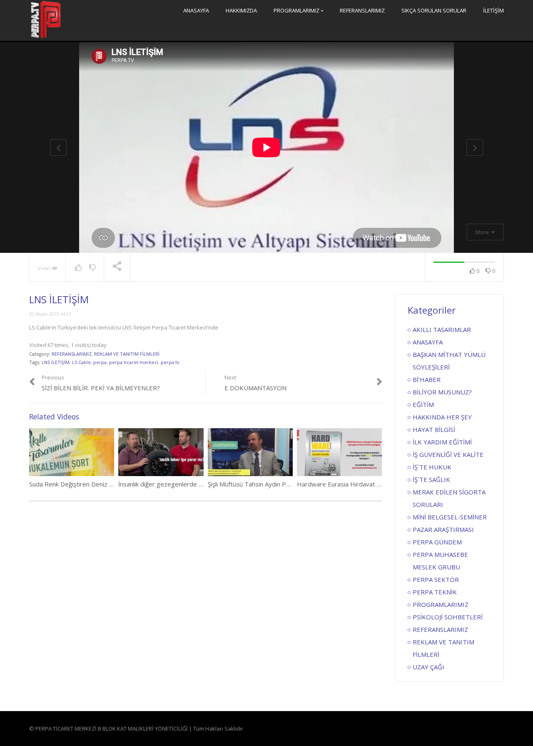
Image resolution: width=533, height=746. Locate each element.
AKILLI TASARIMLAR (442, 329)
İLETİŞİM (493, 10)
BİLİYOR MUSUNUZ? (442, 392)
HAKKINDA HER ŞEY (442, 417)
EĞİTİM (423, 404)
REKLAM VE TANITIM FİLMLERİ (126, 354)
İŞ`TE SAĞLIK (431, 479)
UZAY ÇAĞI (428, 667)
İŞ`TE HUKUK (432, 467)
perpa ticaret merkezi (133, 362)
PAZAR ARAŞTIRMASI (443, 529)
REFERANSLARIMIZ (362, 10)
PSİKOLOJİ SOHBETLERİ (448, 617)
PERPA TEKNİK (435, 592)
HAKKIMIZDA (241, 10)
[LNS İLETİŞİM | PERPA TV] (45, 19)
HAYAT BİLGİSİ (434, 429)
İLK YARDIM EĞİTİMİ (442, 442)
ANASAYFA (196, 10)
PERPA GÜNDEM (437, 542)
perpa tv (170, 362)
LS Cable (81, 362)
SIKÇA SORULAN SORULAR (433, 10)
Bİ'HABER (427, 379)
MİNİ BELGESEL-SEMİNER (450, 517)
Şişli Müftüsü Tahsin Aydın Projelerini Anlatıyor (273, 484)
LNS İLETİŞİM (56, 362)
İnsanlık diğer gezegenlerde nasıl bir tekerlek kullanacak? (198, 484)
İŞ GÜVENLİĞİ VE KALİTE (448, 454)
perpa (100, 362)
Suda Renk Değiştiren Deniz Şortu (77, 484)
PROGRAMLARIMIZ (297, 10)
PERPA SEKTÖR (436, 579)
